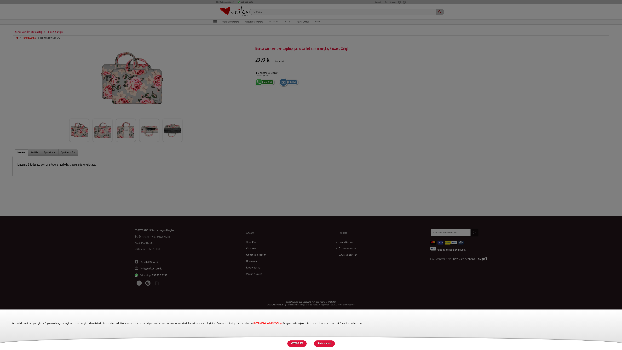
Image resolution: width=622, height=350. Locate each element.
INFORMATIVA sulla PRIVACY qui (267, 323)
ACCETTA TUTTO (297, 343)
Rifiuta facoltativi (324, 343)
